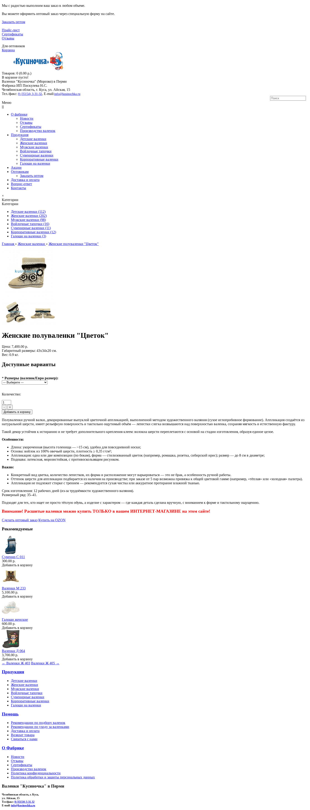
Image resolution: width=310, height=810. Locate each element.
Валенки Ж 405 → (45, 663)
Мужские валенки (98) (28, 220)
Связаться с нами (24, 739)
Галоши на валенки (26, 705)
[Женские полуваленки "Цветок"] (28, 296)
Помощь (10, 714)
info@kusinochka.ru (67, 94)
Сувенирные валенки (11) (31, 228)
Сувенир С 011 (13, 557)
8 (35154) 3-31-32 (30, 94)
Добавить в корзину (17, 565)
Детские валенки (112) (28, 212)
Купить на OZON (52, 520)
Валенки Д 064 (13, 651)
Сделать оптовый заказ (19, 520)
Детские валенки (24, 681)
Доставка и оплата (25, 731)
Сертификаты (12, 34)
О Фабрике (13, 747)
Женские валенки (24, 685)
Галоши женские (15, 619)
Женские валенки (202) (29, 216)
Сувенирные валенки (27, 697)
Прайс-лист (11, 30)
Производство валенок (28, 769)
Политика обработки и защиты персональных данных (53, 777)
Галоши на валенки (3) (28, 236)
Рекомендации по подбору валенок (38, 723)
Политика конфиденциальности (36, 773)
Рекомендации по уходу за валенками (40, 727)
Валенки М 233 (14, 588)
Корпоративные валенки (30, 701)
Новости (17, 757)
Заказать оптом (13, 22)
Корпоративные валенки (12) (33, 232)
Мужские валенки (25, 689)
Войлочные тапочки (26, 693)
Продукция (13, 671)
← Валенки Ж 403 (16, 663)
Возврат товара (22, 735)
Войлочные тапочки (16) (30, 224)
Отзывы (8, 38)
